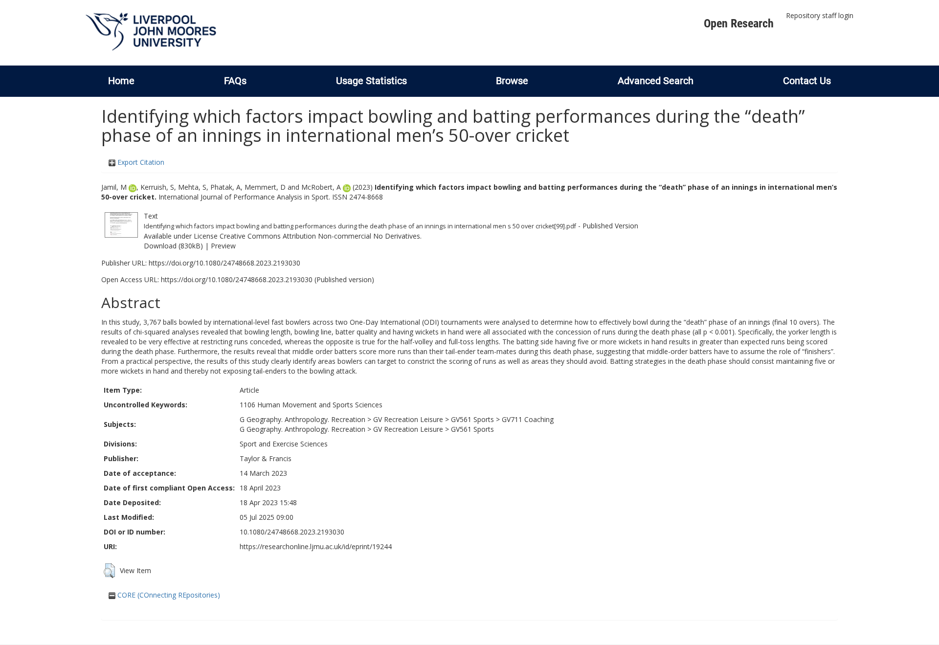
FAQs (235, 81)
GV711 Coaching (528, 419)
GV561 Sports (472, 419)
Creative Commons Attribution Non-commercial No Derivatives (320, 236)
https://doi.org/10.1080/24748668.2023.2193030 (224, 262)
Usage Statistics (371, 81)
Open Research (739, 23)
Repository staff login (819, 15)
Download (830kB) (173, 245)
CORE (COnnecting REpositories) (167, 595)
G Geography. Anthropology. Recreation (302, 419)
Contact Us (807, 81)
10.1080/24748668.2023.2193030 (292, 531)
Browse (512, 81)
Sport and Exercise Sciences (284, 443)
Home (121, 81)
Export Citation (139, 162)
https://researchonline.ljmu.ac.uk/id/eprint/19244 (316, 546)
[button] (109, 570)
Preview (223, 245)
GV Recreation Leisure (408, 419)
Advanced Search (655, 81)
